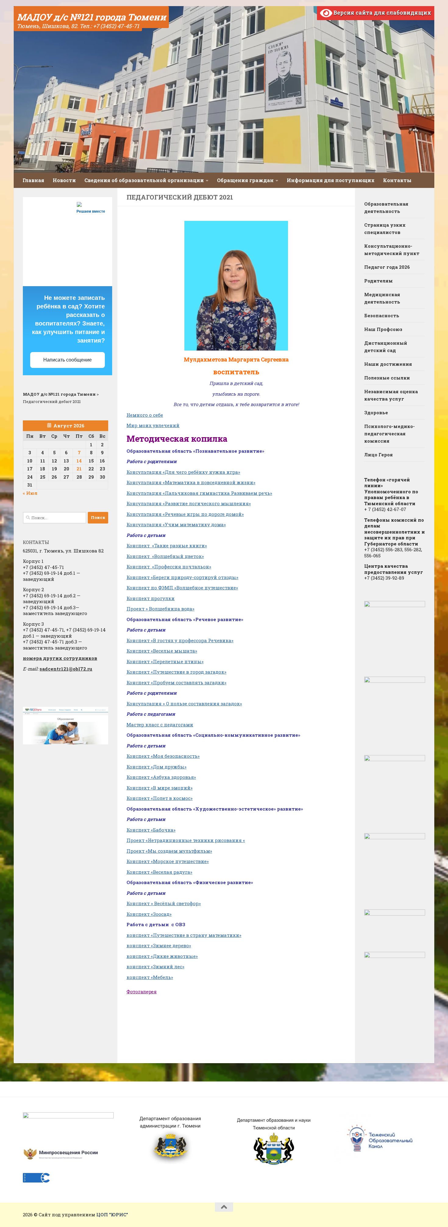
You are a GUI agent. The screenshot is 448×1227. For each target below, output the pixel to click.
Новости (64, 180)
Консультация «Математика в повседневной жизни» (190, 482)
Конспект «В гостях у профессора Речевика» (179, 640)
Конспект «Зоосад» (149, 914)
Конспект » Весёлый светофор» (163, 903)
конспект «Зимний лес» (155, 966)
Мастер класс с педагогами (159, 724)
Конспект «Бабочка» (151, 830)
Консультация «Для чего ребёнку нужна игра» (183, 472)
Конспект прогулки (150, 598)
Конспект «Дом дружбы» (156, 767)
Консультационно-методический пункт (391, 249)
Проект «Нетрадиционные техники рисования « (185, 840)
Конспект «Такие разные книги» (166, 545)
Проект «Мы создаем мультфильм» (169, 851)
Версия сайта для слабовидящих (381, 12)
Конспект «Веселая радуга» (159, 872)
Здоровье (376, 412)
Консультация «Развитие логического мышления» (188, 503)
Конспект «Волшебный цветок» (165, 556)
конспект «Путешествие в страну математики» (183, 935)
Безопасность (381, 315)
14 (79, 461)
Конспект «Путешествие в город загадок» (176, 672)
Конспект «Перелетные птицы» (165, 661)
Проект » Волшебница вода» (160, 609)
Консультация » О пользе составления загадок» (184, 703)
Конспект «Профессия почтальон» (168, 566)
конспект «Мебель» (149, 977)
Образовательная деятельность (386, 207)
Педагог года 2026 (387, 267)
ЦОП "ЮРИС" (112, 1214)
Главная (33, 180)
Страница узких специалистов (385, 228)
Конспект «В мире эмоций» (159, 788)
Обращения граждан (245, 180)
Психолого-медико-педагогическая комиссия (389, 433)
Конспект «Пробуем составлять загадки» (176, 682)
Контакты (397, 180)
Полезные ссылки (387, 378)
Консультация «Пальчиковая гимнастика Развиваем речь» (199, 493)
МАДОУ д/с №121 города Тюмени (91, 17)
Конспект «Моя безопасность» (163, 756)
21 (79, 469)
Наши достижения (388, 364)
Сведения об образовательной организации (144, 180)
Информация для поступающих (331, 180)
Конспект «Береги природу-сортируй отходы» (182, 577)
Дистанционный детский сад (385, 346)
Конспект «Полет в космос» (159, 798)
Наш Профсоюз (383, 329)
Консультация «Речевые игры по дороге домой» (185, 514)
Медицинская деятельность (382, 298)
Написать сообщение (67, 359)
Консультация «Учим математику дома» (176, 524)
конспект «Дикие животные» (162, 956)
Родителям (378, 281)
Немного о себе (144, 415)
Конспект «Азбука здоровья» (161, 777)
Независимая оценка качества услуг (391, 395)
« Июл (30, 493)
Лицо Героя (378, 455)
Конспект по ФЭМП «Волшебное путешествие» (182, 588)
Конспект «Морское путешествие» (167, 861)
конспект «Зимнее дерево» (158, 945)
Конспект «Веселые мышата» (161, 651)
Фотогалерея (141, 991)
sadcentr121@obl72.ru (66, 669)
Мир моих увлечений (153, 425)
